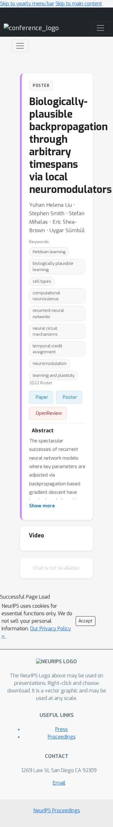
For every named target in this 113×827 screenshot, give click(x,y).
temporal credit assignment (47, 349)
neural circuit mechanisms (45, 331)
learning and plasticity (53, 375)
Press (61, 729)
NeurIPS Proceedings (56, 810)
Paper (42, 397)
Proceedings (62, 737)
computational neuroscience (46, 295)
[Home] (31, 28)
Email (59, 783)
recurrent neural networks (48, 313)
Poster (70, 397)
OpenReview (49, 413)
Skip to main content (79, 3)
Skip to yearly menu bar (27, 3)
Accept (85, 621)
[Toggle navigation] (20, 46)
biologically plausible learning (53, 266)
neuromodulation (50, 363)
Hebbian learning (49, 251)
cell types (42, 281)
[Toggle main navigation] (100, 28)
